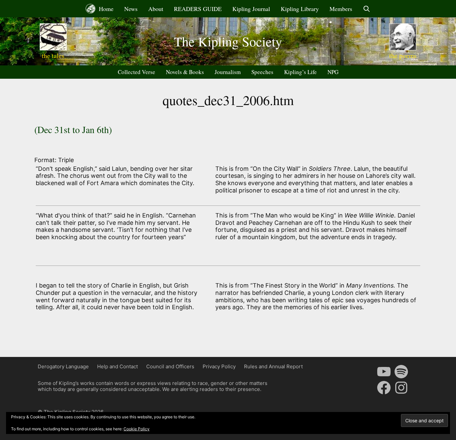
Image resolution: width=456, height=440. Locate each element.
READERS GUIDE (198, 9)
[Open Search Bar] (367, 8)
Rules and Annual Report (273, 366)
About (155, 9)
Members (340, 9)
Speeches (262, 72)
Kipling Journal (251, 9)
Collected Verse (136, 72)
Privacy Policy (219, 366)
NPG (332, 72)
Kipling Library (300, 9)
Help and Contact (117, 366)
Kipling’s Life (300, 72)
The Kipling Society (228, 41)
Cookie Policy (137, 428)
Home (105, 9)
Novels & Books (185, 72)
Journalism (228, 72)
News (131, 9)
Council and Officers (170, 366)
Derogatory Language (63, 366)
